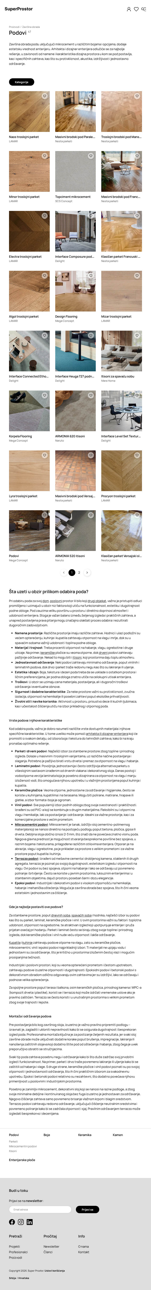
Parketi (13, 1141)
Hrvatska (23, 1278)
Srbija (12, 1278)
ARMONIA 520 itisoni (70, 556)
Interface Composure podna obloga (80, 256)
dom (46, 601)
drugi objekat (97, 601)
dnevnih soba (60, 915)
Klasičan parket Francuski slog (122, 256)
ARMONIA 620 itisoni (70, 436)
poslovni (56, 601)
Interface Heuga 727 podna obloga (79, 376)
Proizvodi (14, 27)
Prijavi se (87, 1209)
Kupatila (14, 942)
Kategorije (21, 82)
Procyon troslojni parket (118, 496)
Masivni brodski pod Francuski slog (125, 197)
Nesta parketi (63, 141)
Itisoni (13, 1151)
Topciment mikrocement (73, 197)
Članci (48, 1252)
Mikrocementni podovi (31, 824)
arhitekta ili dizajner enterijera (107, 733)
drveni (103, 652)
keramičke (48, 652)
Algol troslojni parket (24, 316)
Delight (60, 261)
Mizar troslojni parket (116, 316)
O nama (83, 1246)
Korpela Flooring (20, 436)
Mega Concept (64, 321)
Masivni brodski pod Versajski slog (79, 496)
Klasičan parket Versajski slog (122, 556)
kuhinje (27, 942)
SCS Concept (63, 201)
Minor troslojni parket (24, 197)
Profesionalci (18, 1252)
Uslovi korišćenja (55, 1270)
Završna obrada (31, 27)
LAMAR (13, 141)
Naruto (59, 440)
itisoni (77, 657)
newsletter (34, 1201)
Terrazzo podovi (26, 858)
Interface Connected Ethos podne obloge (38, 376)
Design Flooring (66, 316)
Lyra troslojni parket (23, 496)
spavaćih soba (81, 915)
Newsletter (51, 1246)
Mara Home (108, 380)
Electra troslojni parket (25, 256)
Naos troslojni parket (24, 137)
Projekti (14, 1246)
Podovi (14, 556)
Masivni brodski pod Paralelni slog (79, 137)
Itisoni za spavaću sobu (117, 376)
